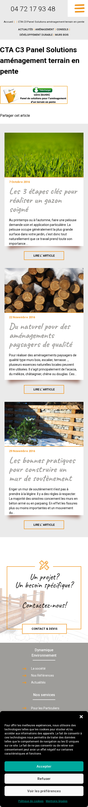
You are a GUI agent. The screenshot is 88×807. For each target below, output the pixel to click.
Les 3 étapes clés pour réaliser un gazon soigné (43, 199)
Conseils (62, 29)
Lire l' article (44, 255)
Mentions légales (56, 801)
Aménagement (44, 29)
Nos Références (42, 675)
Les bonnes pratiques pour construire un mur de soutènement (42, 469)
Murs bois (62, 34)
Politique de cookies (31, 801)
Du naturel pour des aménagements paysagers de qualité (40, 335)
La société (38, 668)
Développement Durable (36, 34)
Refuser (44, 779)
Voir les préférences (44, 791)
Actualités (25, 29)
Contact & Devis (44, 628)
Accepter (44, 766)
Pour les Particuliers (45, 708)
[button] (81, 716)
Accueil (8, 21)
